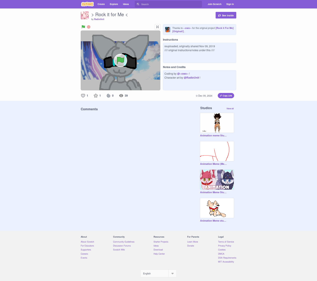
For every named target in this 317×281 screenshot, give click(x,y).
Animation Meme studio (213, 220)
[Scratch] (87, 4)
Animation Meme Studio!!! (213, 192)
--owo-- (187, 28)
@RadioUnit (191, 77)
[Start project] (83, 27)
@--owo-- (182, 73)
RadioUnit (99, 19)
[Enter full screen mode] (157, 27)
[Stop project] (88, 27)
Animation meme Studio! (213, 135)
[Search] (138, 4)
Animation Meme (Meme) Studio (213, 163)
